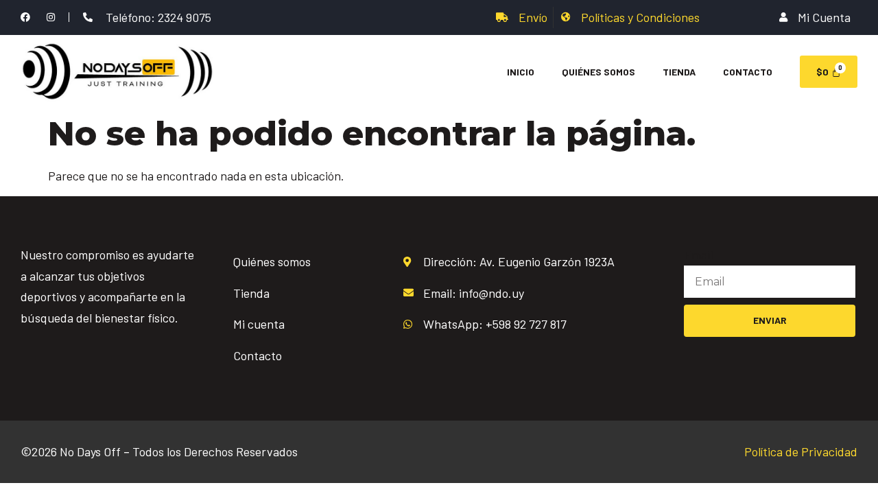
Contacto (747, 72)
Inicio (520, 72)
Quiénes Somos (598, 72)
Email (698, 254)
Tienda (679, 72)
